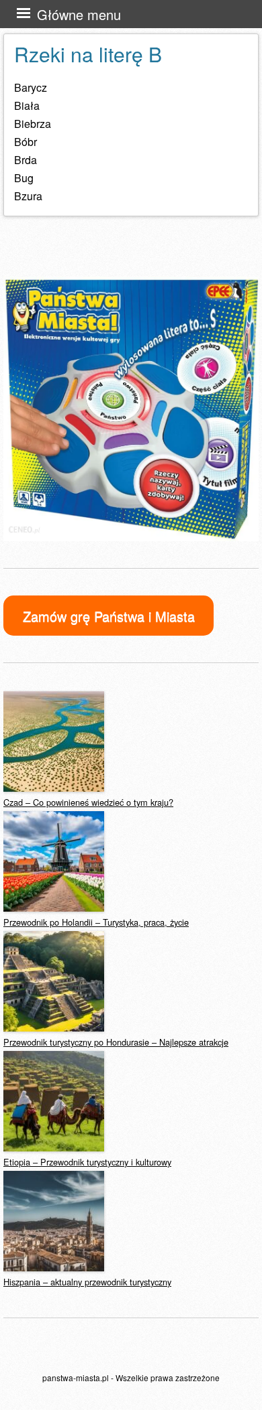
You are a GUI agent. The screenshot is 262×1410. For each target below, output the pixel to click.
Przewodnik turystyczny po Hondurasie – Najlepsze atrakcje (115, 1042)
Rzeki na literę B (88, 54)
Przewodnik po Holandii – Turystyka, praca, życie (96, 922)
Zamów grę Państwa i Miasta (109, 616)
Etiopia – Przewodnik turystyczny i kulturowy (87, 1161)
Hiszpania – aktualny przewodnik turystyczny (87, 1281)
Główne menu (79, 14)
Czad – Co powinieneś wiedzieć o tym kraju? (88, 802)
